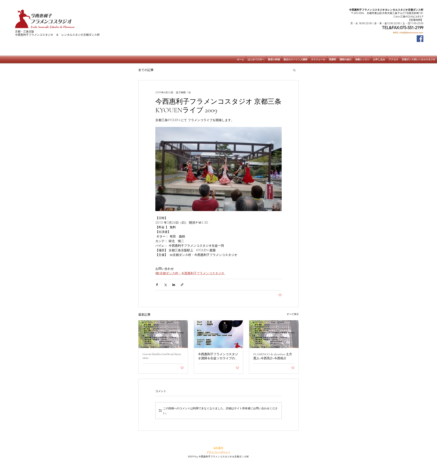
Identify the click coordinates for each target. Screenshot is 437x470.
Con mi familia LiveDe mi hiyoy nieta (162, 356)
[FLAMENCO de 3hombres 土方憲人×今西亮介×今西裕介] (274, 334)
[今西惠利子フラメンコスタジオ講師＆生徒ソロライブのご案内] (218, 334)
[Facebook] (420, 38)
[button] (294, 70)
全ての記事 (146, 70)
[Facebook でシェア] (157, 284)
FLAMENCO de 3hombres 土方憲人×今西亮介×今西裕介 (272, 356)
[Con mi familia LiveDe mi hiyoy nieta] (163, 334)
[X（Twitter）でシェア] (165, 284)
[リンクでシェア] (182, 284)
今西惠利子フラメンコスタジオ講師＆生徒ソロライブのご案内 (218, 356)
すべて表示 (293, 314)
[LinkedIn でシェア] (173, 284)
